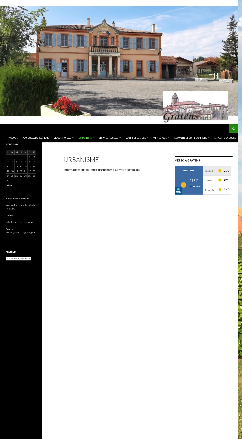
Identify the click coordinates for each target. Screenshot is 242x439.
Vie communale (62, 138)
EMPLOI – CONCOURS (225, 138)
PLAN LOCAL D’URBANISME (35, 138)
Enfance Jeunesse (108, 138)
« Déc (9, 185)
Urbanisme (85, 138)
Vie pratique (160, 138)
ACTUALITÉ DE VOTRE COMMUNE (190, 138)
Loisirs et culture (136, 138)
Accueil (13, 138)
